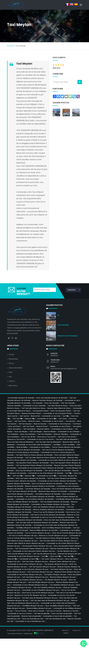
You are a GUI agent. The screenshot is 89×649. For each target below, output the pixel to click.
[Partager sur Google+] (16, 338)
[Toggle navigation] (81, 5)
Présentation (13, 359)
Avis (10, 376)
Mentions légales (65, 631)
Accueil (10, 46)
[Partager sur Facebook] (12, 338)
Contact (12, 381)
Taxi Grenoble (63, 325)
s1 (58, 315)
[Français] (67, 4)
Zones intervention (15, 368)
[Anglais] (71, 4)
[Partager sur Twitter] (8, 338)
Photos (11, 363)
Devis (11, 372)
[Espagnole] (76, 4)
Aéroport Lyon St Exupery (67, 336)
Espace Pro (77, 630)
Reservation (13, 385)
